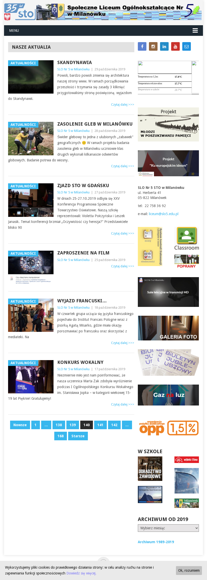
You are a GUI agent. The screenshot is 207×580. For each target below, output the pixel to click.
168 (61, 436)
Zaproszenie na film (83, 252)
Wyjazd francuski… (82, 300)
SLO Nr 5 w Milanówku (73, 69)
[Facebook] (142, 46)
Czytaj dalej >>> (122, 104)
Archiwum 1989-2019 (156, 542)
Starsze (78, 436)
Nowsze (20, 425)
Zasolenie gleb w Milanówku (95, 124)
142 (114, 425)
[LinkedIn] (164, 46)
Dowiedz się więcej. (81, 573)
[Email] (186, 46)
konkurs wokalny (80, 362)
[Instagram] (153, 46)
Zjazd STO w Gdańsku (83, 185)
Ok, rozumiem (189, 570)
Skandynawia (74, 62)
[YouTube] (175, 46)
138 (59, 425)
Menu (14, 30)
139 (73, 425)
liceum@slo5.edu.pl (163, 214)
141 (100, 425)
